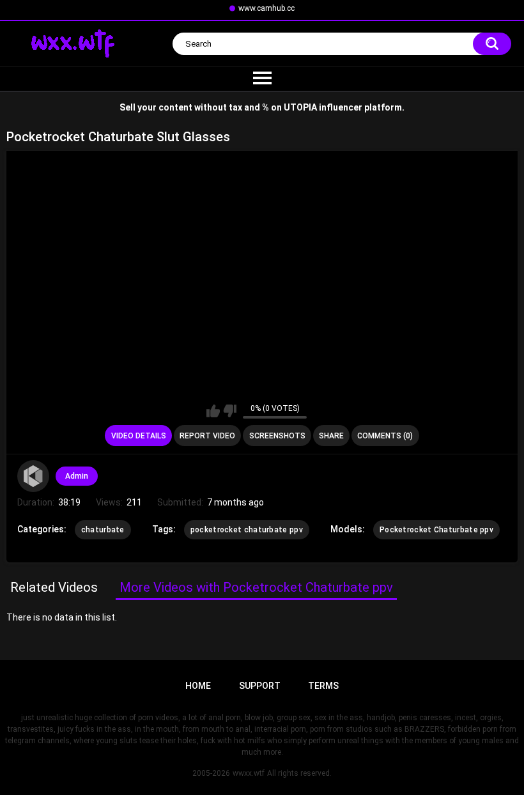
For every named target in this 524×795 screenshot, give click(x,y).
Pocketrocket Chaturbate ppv (436, 529)
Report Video (207, 435)
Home (198, 686)
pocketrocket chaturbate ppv (246, 529)
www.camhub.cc (266, 8)
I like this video (213, 411)
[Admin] (33, 476)
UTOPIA (300, 107)
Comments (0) (385, 435)
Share (331, 435)
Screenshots (277, 435)
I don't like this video (229, 411)
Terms (323, 686)
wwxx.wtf (249, 773)
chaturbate (103, 529)
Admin (76, 476)
